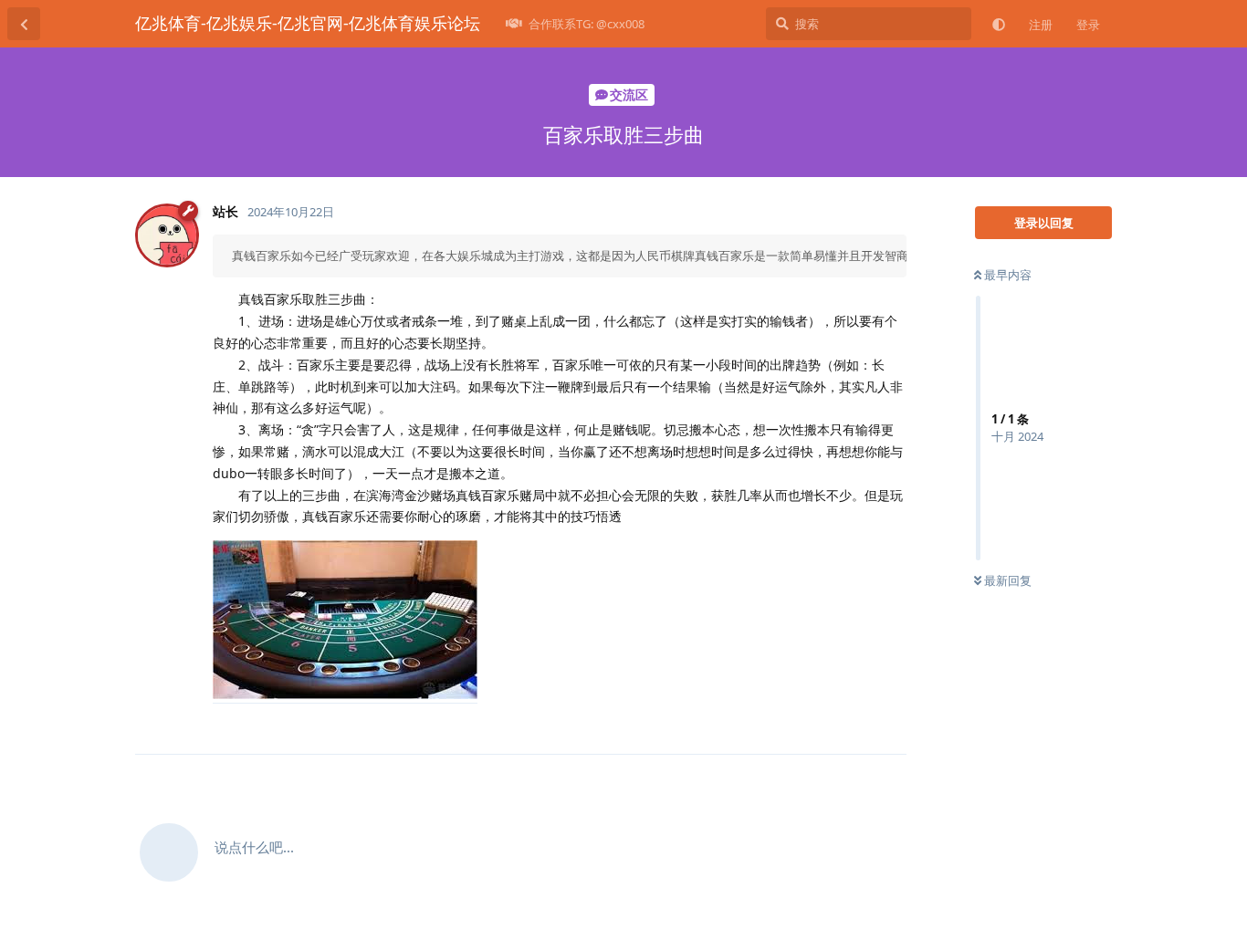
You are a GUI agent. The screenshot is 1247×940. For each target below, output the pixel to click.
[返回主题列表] (23, 23)
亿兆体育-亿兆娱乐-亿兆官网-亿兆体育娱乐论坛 (307, 23)
